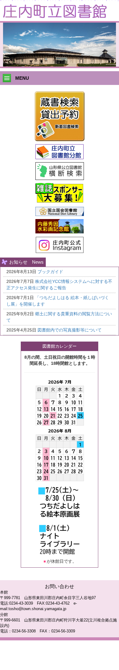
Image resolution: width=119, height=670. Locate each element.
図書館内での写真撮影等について (70, 330)
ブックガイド (50, 271)
